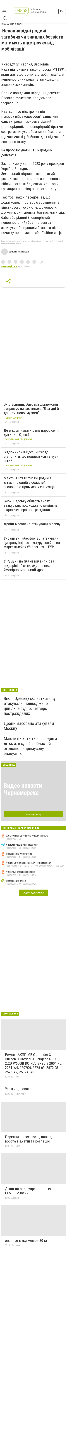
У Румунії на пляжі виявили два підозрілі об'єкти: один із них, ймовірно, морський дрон (29, 565)
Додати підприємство (33, 892)
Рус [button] (62, 11)
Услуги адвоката (18, 1089)
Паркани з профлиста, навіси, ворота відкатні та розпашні (28, 1139)
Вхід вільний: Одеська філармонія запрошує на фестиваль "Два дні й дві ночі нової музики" (31, 408)
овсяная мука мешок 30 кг (26, 1240)
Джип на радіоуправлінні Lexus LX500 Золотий (30, 1191)
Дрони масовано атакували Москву (32, 524)
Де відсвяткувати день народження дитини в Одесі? (32, 432)
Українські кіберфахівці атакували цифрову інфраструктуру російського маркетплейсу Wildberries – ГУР (33, 542)
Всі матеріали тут (33, 814)
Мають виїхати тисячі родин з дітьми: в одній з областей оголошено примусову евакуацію (30, 482)
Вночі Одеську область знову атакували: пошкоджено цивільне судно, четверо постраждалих (30, 505)
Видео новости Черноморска (23, 789)
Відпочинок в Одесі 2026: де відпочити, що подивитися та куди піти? (31, 456)
